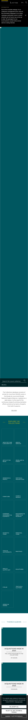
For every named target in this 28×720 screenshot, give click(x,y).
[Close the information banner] (26, 15)
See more (14, 410)
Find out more (18, 702)
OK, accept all (14, 707)
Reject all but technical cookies (14, 711)
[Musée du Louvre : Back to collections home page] (14, 2)
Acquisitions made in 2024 (14, 650)
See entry (4, 384)
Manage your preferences (14, 716)
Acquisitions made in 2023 (14, 685)
